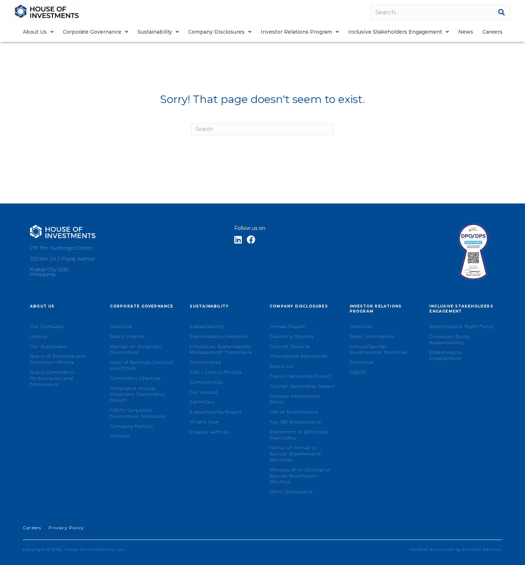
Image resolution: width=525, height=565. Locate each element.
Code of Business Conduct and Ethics (142, 365)
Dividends (362, 362)
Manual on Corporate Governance (136, 349)
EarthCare (202, 401)
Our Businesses (48, 346)
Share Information (372, 336)
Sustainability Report (216, 411)
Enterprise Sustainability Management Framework (221, 349)
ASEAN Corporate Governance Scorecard (137, 413)
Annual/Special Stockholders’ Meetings (378, 349)
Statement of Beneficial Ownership (299, 435)
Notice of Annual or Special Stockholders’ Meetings (296, 453)
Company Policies (131, 426)
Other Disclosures (291, 491)
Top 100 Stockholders (295, 421)
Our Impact (204, 392)
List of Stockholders (294, 411)
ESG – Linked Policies (216, 372)
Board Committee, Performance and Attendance (52, 378)
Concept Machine (482, 549)
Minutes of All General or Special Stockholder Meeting (300, 476)
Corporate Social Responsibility (449, 339)
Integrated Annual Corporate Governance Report (138, 394)
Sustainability (207, 326)
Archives (120, 435)
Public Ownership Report (300, 376)
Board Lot (282, 366)
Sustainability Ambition (219, 336)
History (38, 336)
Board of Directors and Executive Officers (58, 359)
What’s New (204, 421)
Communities (206, 382)
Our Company (47, 326)
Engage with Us (209, 431)
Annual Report (288, 326)
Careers (32, 527)
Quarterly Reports (292, 336)
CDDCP (358, 372)
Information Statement (299, 356)
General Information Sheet (295, 399)
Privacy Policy (66, 527)
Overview (121, 326)
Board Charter (127, 336)
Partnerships (205, 362)
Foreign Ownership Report (302, 386)
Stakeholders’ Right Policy (461, 326)
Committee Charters (135, 378)
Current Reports (290, 346)
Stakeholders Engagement (445, 355)
